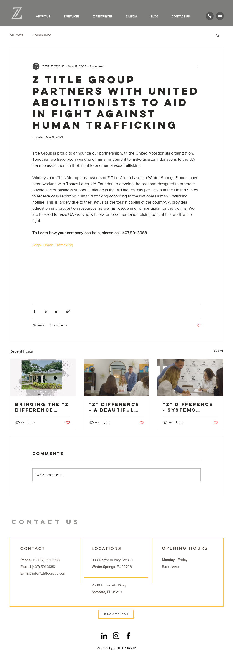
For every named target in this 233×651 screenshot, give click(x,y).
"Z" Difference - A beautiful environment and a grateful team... (115, 407)
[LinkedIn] (104, 635)
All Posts (16, 35)
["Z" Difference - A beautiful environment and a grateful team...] (116, 377)
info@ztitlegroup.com (49, 573)
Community (41, 35)
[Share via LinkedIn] (57, 311)
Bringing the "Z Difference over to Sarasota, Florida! (42, 407)
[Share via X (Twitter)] (45, 311)
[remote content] (72, 276)
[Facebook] (128, 635)
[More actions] (198, 66)
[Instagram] (116, 635)
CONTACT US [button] (45, 522)
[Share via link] (68, 311)
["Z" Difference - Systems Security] (190, 377)
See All (218, 350)
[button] (46, 16)
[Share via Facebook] (34, 311)
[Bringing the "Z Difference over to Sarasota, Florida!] (43, 377)
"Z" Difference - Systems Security (188, 407)
